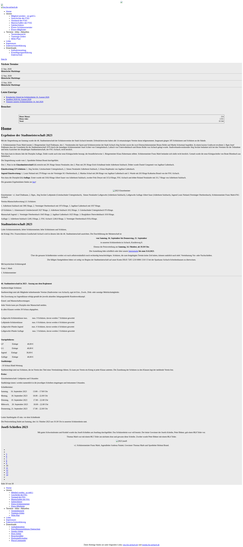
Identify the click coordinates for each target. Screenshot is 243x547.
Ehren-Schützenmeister (21, 27)
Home (9, 11)
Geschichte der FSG (20, 18)
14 (7, 475)
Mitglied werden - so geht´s (23, 16)
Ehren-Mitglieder (18, 30)
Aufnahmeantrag (18, 50)
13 (7, 472)
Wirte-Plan (16, 39)
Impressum (11, 43)
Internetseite (133, 251)
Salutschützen (17, 25)
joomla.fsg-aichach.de (150, 545)
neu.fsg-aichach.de (130, 545)
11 (7, 468)
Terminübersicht (18, 34)
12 (7, 470)
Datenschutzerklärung (16, 46)
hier (33, 182)
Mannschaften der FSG (21, 23)
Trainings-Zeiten (18, 37)
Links (8, 41)
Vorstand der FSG (19, 21)
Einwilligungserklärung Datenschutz (21, 54)
